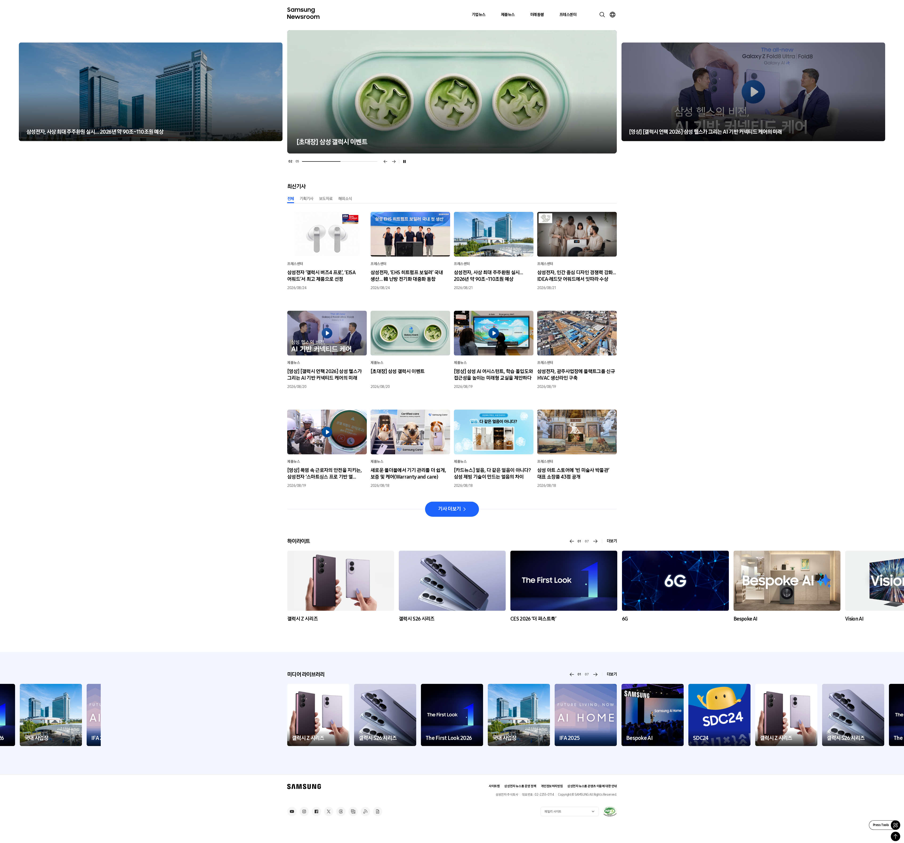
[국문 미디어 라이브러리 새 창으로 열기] (353, 811)
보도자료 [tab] (326, 198)
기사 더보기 (449, 509)
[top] (895, 836)
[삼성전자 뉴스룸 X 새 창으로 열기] (328, 811)
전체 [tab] (290, 198)
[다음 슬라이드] (393, 161)
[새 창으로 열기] (610, 811)
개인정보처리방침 (552, 786)
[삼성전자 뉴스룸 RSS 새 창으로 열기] (365, 811)
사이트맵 (494, 786)
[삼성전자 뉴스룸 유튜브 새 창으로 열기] (292, 811)
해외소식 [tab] (345, 198)
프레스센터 (567, 14)
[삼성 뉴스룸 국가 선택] (612, 14)
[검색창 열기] (602, 14)
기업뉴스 (478, 14)
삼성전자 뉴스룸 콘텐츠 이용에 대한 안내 (592, 786)
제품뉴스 (508, 14)
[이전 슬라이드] (385, 161)
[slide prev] (572, 541)
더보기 (612, 541)
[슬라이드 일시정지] (404, 161)
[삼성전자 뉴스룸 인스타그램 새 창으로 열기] (304, 811)
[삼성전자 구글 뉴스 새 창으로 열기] (377, 811)
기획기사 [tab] (306, 198)
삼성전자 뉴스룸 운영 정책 (520, 786)
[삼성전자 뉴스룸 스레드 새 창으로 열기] (341, 811)
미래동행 (537, 14)
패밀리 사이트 (553, 812)
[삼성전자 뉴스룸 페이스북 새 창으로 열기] (316, 811)
